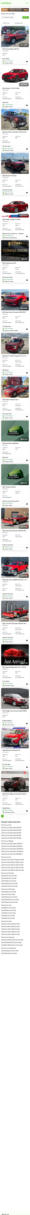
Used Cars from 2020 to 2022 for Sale (12, 862)
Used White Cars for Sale (8, 910)
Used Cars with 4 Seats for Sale (10, 926)
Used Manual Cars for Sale (9, 953)
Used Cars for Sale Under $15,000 (11, 830)
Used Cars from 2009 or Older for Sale (12, 870)
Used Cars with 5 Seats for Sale (10, 929)
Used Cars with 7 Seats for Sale (10, 934)
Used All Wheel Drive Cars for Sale (11, 942)
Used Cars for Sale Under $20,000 (11, 832)
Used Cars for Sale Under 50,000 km (11, 846)
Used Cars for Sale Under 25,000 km (11, 843)
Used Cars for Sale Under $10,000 (11, 827)
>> (19, 816)
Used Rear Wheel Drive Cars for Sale (12, 945)
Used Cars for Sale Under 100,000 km (12, 848)
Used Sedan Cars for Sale (8, 891)
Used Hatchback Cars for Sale (10, 899)
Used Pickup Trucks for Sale (9, 902)
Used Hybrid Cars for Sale (8, 878)
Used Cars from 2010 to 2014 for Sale (12, 867)
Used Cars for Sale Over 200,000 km (11, 854)
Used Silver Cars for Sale (8, 913)
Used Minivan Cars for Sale (9, 897)
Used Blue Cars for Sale (8, 915)
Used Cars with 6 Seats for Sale (10, 931)
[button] (27, 62)
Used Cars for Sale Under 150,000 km (12, 851)
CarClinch (6, 3)
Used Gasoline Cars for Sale (9, 883)
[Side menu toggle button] (27, 3)
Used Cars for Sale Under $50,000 (11, 838)
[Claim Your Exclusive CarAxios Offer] (15, 10)
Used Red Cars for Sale (7, 918)
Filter (26, 17)
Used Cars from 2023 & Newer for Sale (12, 859)
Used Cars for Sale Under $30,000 (11, 835)
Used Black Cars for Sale (8, 907)
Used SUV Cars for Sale (8, 894)
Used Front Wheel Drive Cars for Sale (12, 939)
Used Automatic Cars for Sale (9, 950)
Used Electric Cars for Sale (9, 875)
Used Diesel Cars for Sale (8, 880)
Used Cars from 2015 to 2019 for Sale (12, 864)
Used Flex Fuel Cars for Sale (9, 886)
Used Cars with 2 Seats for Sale (10, 923)
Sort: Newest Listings (7, 17)
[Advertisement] (15, 286)
